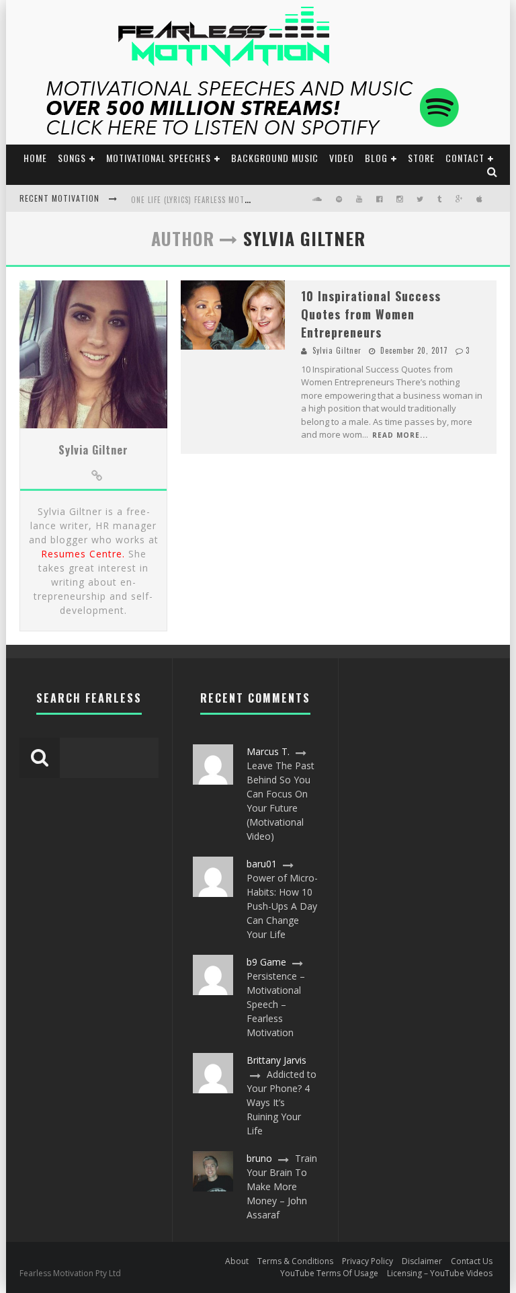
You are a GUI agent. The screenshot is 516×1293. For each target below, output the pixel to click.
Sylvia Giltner (93, 450)
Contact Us (471, 1261)
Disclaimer (422, 1261)
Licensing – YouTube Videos (439, 1273)
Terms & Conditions (295, 1261)
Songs (72, 158)
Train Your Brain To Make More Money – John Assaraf (282, 1186)
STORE (421, 158)
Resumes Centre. (83, 553)
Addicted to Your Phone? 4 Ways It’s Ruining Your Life (281, 1102)
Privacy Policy (367, 1261)
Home (35, 158)
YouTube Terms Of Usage (329, 1273)
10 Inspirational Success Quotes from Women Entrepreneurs (371, 314)
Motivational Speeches (158, 158)
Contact (464, 158)
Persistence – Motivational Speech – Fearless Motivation (276, 1004)
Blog (376, 158)
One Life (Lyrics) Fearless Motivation (202, 199)
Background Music (274, 158)
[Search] (492, 171)
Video (341, 158)
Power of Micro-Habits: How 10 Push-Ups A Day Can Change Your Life (282, 906)
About (237, 1261)
